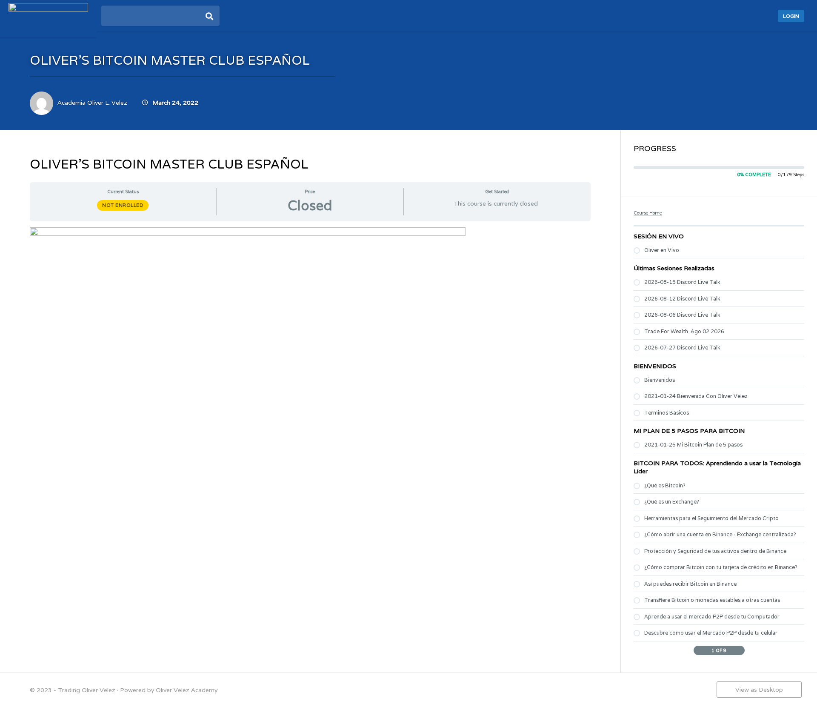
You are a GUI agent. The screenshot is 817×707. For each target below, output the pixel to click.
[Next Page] (740, 650)
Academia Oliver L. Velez (92, 102)
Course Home (648, 213)
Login (791, 16)
